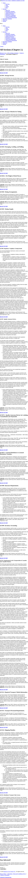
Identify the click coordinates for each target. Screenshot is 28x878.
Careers (7, 6)
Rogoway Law (3, 53)
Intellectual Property (9, 13)
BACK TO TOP (4, 72)
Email (1, 867)
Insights (4, 21)
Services (4, 9)
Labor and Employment (10, 16)
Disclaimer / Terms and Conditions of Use (16, 873)
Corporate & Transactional (11, 17)
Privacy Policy (3, 873)
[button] (14, 23)
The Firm (7, 4)
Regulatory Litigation (10, 11)
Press (6, 7)
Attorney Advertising (4, 875)
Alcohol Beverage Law (10, 12)
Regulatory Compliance (10, 15)
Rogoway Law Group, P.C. (9, 871)
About (4, 2)
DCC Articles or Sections (13, 53)
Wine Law (7, 10)
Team (6, 5)
